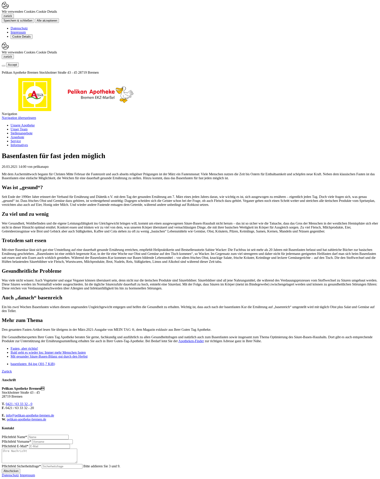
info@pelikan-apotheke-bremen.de (30, 415)
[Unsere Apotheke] (101, 110)
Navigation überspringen (19, 118)
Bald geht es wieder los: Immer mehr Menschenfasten (48, 352)
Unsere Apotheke (23, 125)
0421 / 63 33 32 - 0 (19, 404)
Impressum (18, 32)
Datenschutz (19, 28)
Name (14, 437)
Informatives (19, 145)
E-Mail (15, 446)
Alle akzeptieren (47, 20)
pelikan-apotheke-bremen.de (26, 419)
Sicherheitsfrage (21, 466)
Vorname (16, 441)
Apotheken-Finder (191, 341)
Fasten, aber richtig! (24, 348)
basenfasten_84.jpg (33, 364)
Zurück (7, 371)
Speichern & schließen (18, 20)
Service (16, 141)
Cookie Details (21, 36)
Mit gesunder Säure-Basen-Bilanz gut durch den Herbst (49, 356)
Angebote (17, 137)
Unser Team (19, 129)
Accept (12, 64)
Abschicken (11, 471)
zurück (8, 16)
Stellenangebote (22, 133)
